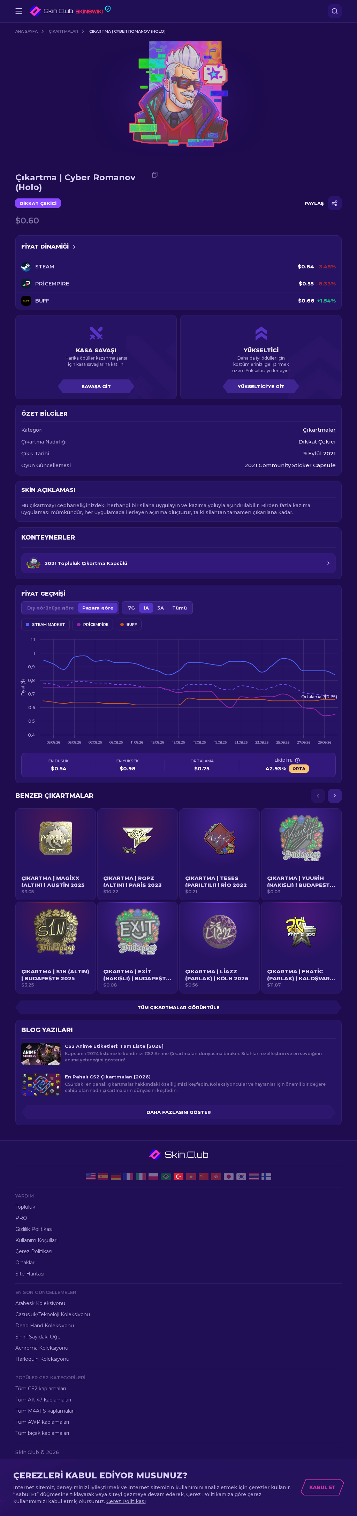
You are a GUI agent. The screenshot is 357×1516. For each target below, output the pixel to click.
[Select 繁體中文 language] (216, 1176)
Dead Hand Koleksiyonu (44, 1325)
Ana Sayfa (26, 31)
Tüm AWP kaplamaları (42, 1422)
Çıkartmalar (63, 31)
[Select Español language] (103, 1176)
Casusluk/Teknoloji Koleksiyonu (52, 1314)
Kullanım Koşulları (36, 1240)
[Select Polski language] (153, 1176)
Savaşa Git (96, 386)
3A (160, 608)
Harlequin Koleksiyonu (42, 1359)
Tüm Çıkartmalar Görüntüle (178, 1007)
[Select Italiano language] (141, 1176)
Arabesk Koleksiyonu (40, 1303)
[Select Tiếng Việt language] (191, 1176)
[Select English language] (90, 1176)
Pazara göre (97, 608)
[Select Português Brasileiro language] (166, 1176)
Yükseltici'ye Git (261, 386)
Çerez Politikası (33, 1251)
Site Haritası (29, 1274)
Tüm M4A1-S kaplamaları (45, 1411)
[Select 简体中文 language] (203, 1176)
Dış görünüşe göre (50, 608)
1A (146, 608)
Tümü (179, 608)
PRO (21, 1218)
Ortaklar (25, 1262)
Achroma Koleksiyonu (41, 1348)
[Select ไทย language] (254, 1176)
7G (131, 608)
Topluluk (25, 1207)
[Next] (335, 796)
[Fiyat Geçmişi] (74, 246)
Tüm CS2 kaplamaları (40, 1388)
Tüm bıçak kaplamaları (42, 1433)
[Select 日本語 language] (228, 1176)
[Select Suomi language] (266, 1176)
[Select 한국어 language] (241, 1176)
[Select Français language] (128, 1176)
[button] (56, 854)
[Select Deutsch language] (115, 1176)
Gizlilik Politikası (34, 1229)
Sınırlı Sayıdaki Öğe (38, 1337)
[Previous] (318, 796)
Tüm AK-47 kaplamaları (43, 1400)
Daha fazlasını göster (178, 1112)
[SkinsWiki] (70, 11)
